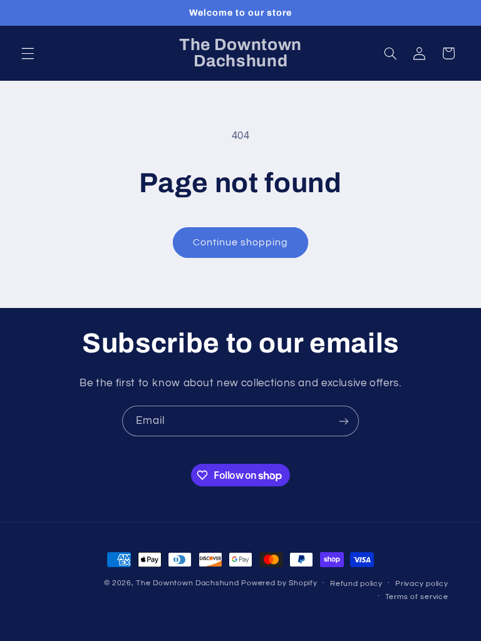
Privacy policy (421, 583)
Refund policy (356, 583)
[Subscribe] (343, 421)
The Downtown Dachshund (187, 583)
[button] (27, 53)
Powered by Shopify (279, 583)
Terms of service (416, 596)
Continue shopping (241, 242)
